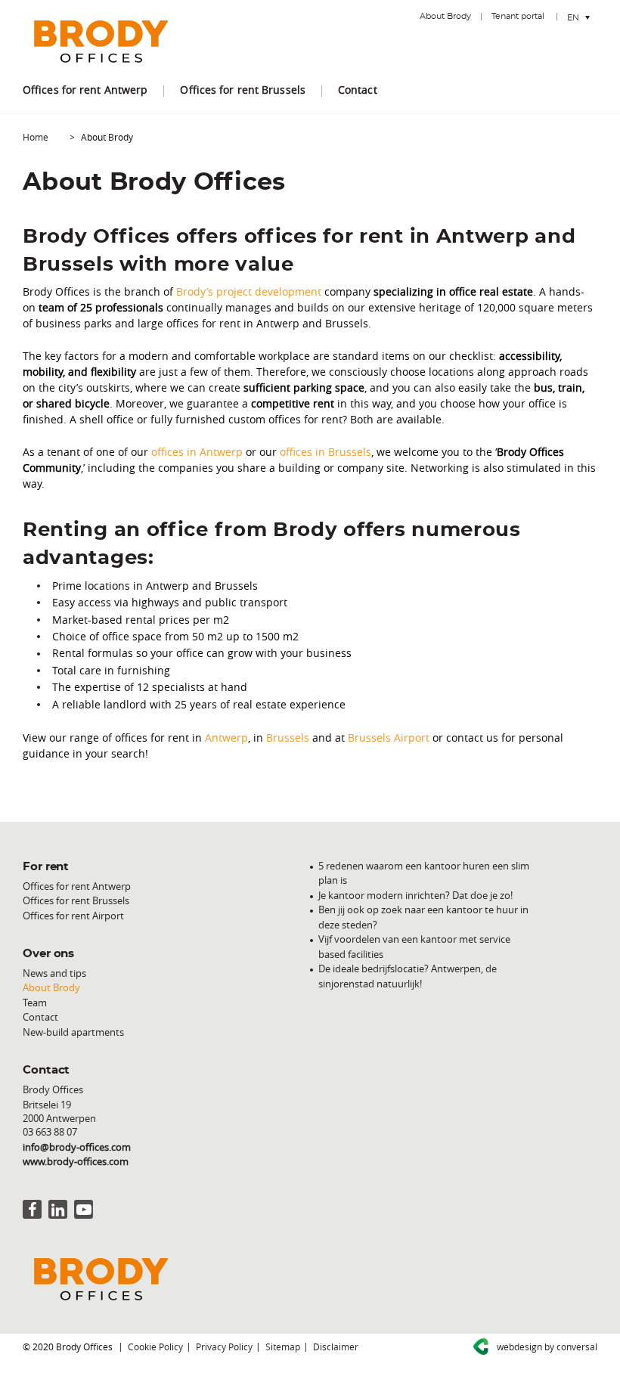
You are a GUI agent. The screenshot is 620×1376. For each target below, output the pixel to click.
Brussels (287, 737)
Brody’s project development (248, 291)
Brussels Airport (388, 737)
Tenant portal (517, 16)
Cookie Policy (155, 1346)
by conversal (547, 1346)
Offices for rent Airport (73, 915)
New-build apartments (73, 1032)
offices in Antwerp (197, 452)
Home (35, 137)
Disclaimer (335, 1346)
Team (35, 1002)
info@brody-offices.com (77, 1147)
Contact (357, 89)
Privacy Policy (224, 1346)
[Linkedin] (57, 1209)
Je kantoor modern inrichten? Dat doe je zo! (415, 895)
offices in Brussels (325, 452)
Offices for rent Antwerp (85, 89)
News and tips (54, 973)
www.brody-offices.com (76, 1161)
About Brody (445, 16)
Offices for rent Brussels (242, 89)
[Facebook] (32, 1209)
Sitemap (282, 1346)
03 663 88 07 (50, 1132)
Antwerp (226, 737)
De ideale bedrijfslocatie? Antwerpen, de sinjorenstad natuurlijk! (407, 976)
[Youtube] (83, 1209)
